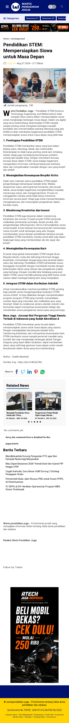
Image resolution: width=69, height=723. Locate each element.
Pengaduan (39, 715)
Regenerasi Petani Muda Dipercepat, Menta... (46, 414)
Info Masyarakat (25, 715)
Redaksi (28, 717)
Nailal (12, 418)
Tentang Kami (39, 717)
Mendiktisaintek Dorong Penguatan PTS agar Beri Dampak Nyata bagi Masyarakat (31, 458)
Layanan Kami (11, 715)
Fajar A (11, 63)
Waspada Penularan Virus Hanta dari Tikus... (17, 414)
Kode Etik (49, 715)
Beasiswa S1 (32, 18)
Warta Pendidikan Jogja (22, 111)
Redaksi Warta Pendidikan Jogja (20, 540)
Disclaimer (51, 717)
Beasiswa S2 (48, 18)
